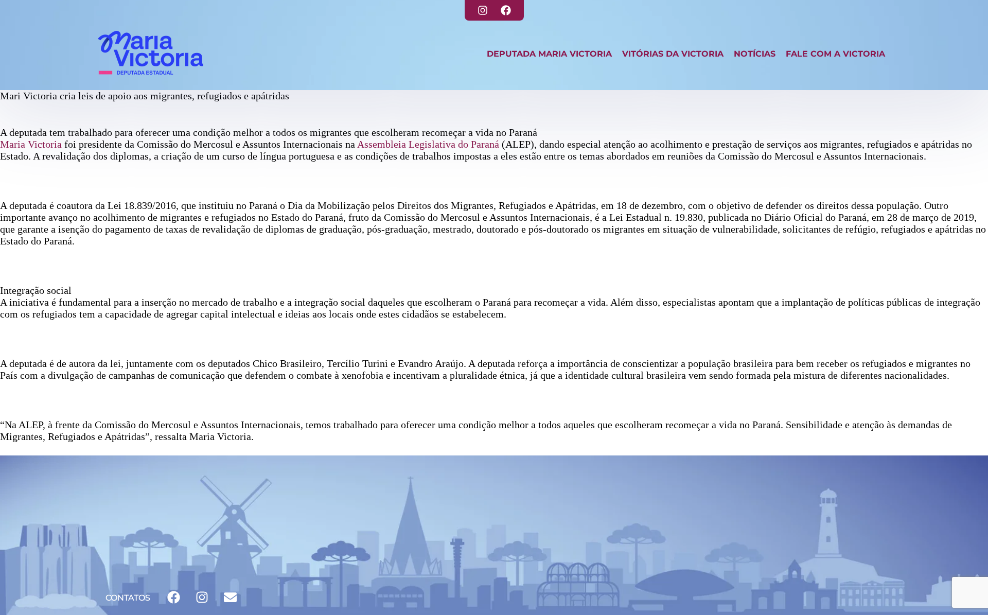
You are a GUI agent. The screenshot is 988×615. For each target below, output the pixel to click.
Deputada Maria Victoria (549, 54)
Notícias (754, 54)
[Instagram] (482, 10)
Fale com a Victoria (835, 54)
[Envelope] (230, 597)
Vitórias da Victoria (673, 54)
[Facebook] (506, 10)
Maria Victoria (31, 144)
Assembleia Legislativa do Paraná (428, 144)
